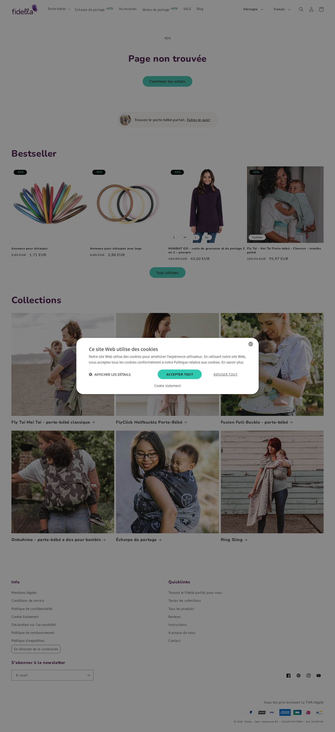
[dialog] (167, 366)
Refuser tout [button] (225, 374)
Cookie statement (167, 386)
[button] (110, 374)
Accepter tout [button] (179, 374)
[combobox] (250, 344)
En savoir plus (232, 362)
